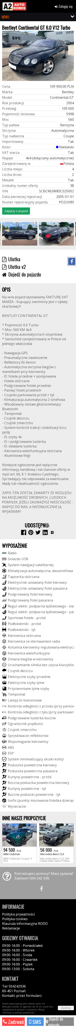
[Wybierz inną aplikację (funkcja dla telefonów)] (52, 532)
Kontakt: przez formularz (22, 995)
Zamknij (66, 1008)
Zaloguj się (65, 6)
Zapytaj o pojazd (16, 211)
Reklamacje (11, 928)
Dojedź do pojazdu (24, 274)
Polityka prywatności (18, 914)
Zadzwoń (15, 1021)
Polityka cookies (15, 919)
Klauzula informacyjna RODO (25, 923)
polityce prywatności (25, 1012)
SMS (36, 1021)
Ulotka (14, 259)
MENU (5, 16)
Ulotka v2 (17, 266)
